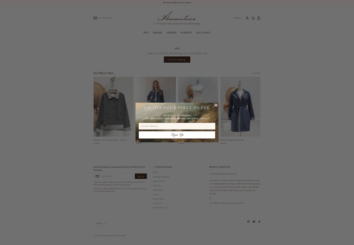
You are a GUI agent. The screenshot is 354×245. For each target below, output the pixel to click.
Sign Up (177, 135)
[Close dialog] (216, 105)
